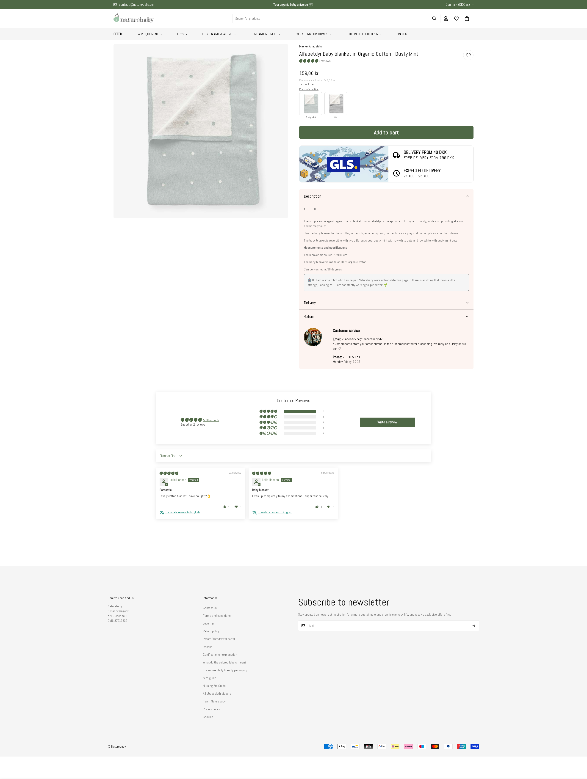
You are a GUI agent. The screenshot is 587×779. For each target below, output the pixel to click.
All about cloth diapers (217, 693)
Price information (308, 89)
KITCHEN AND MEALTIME (217, 34)
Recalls (207, 647)
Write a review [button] (387, 422)
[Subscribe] (474, 625)
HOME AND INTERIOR (264, 34)
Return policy (211, 631)
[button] (467, 18)
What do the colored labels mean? (224, 662)
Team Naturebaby (214, 701)
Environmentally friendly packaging (225, 670)
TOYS (180, 34)
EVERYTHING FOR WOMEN (311, 34)
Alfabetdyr (315, 46)
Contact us (210, 608)
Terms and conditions (217, 616)
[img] (169, 473)
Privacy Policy (211, 709)
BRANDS (401, 34)
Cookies (208, 717)
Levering (208, 623)
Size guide (209, 678)
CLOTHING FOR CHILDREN (362, 34)
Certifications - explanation (220, 654)
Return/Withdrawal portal (219, 639)
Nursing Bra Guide (214, 686)
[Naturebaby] (134, 18)
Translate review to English (182, 512)
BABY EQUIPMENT (147, 34)
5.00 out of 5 (211, 420)
